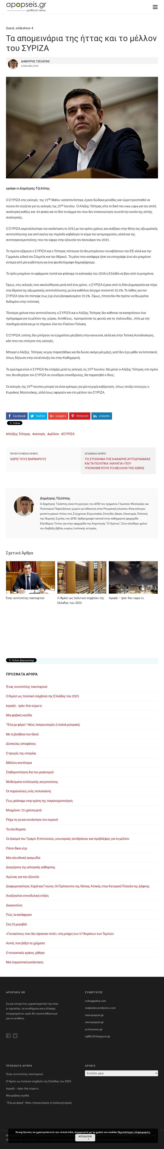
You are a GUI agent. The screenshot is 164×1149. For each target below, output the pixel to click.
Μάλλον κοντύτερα (19, 762)
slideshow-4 (24, 28)
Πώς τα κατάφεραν (19, 914)
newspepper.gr (94, 1015)
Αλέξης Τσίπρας (19, 434)
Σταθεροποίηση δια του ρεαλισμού (30, 772)
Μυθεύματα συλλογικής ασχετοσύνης (32, 782)
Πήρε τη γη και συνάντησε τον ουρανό (32, 819)
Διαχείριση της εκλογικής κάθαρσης (30, 867)
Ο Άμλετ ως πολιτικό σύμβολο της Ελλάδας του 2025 (42, 696)
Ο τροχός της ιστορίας (21, 753)
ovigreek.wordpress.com (100, 1007)
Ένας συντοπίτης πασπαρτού (26, 686)
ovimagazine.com (95, 1000)
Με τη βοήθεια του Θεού (22, 734)
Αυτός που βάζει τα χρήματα (25, 943)
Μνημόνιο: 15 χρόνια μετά (24, 810)
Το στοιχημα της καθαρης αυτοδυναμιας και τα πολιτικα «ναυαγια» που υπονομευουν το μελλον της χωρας (117, 463)
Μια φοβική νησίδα (19, 715)
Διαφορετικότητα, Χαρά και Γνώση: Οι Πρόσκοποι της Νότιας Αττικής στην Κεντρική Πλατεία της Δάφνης (78, 886)
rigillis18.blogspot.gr (97, 1036)
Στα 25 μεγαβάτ (16, 924)
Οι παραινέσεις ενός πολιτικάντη (28, 791)
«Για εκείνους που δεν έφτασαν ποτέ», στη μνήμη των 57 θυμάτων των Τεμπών (60, 933)
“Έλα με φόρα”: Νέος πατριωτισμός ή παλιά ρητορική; (43, 724)
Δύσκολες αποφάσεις (21, 743)
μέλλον (54, 434)
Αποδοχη (85, 1136)
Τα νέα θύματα (16, 829)
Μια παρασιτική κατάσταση (24, 962)
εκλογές (39, 434)
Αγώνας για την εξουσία (22, 877)
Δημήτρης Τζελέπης (55, 498)
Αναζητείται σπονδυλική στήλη (27, 895)
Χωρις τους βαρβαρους (28, 459)
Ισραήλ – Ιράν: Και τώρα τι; (24, 706)
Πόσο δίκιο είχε (16, 848)
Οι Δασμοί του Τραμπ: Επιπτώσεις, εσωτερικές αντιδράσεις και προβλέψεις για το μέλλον (67, 838)
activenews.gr (94, 1029)
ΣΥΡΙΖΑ (69, 434)
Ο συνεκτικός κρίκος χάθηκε (25, 953)
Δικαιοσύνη (14, 905)
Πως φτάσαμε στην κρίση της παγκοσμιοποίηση (39, 801)
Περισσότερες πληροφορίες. (134, 1132)
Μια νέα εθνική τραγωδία (23, 857)
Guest (10, 28)
